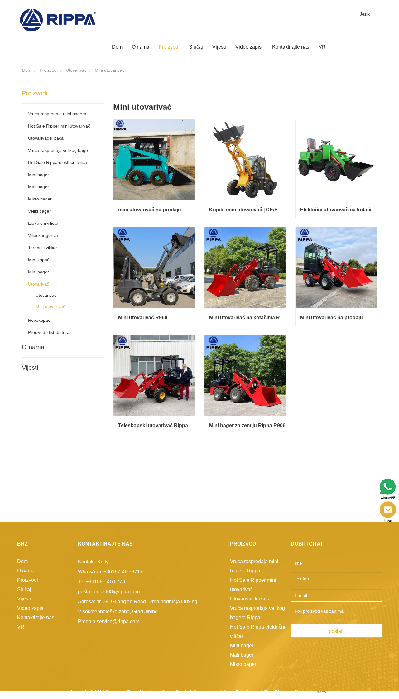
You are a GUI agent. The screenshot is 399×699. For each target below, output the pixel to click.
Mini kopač (38, 259)
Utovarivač (76, 70)
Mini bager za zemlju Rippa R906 (247, 425)
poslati (336, 631)
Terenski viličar (42, 247)
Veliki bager (39, 211)
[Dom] (58, 19)
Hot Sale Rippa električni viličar (58, 162)
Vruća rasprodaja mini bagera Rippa (60, 113)
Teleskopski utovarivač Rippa (153, 425)
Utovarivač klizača (46, 138)
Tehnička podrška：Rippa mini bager (272, 691)
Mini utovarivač (50, 306)
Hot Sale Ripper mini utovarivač (59, 125)
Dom (117, 47)
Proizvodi (49, 70)
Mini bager (38, 174)
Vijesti (30, 367)
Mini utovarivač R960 (142, 317)
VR (322, 47)
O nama (33, 347)
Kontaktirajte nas (290, 47)
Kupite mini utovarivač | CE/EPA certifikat (247, 209)
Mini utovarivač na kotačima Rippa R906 (247, 317)
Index (320, 691)
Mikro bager (40, 198)
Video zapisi (249, 47)
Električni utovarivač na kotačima (338, 209)
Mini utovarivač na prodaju (331, 317)
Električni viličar (43, 223)
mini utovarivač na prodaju (149, 209)
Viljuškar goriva (43, 235)
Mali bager (38, 186)
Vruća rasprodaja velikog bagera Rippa (60, 150)
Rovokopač (39, 320)
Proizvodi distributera (49, 332)
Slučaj (196, 47)
